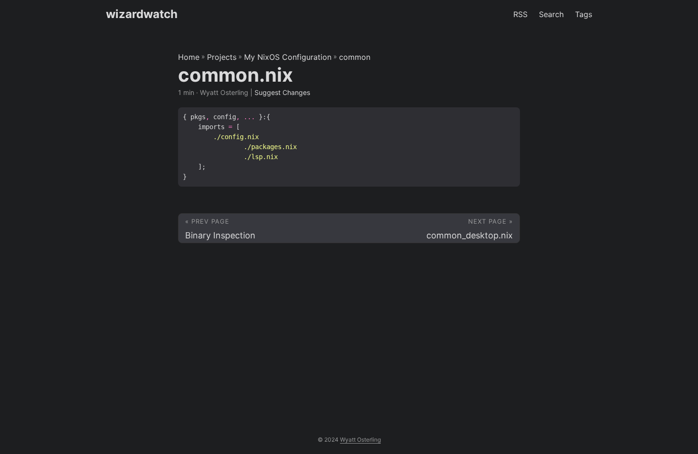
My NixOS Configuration (287, 57)
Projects (221, 57)
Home (188, 57)
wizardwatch (142, 14)
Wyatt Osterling (360, 439)
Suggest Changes (282, 92)
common (354, 57)
